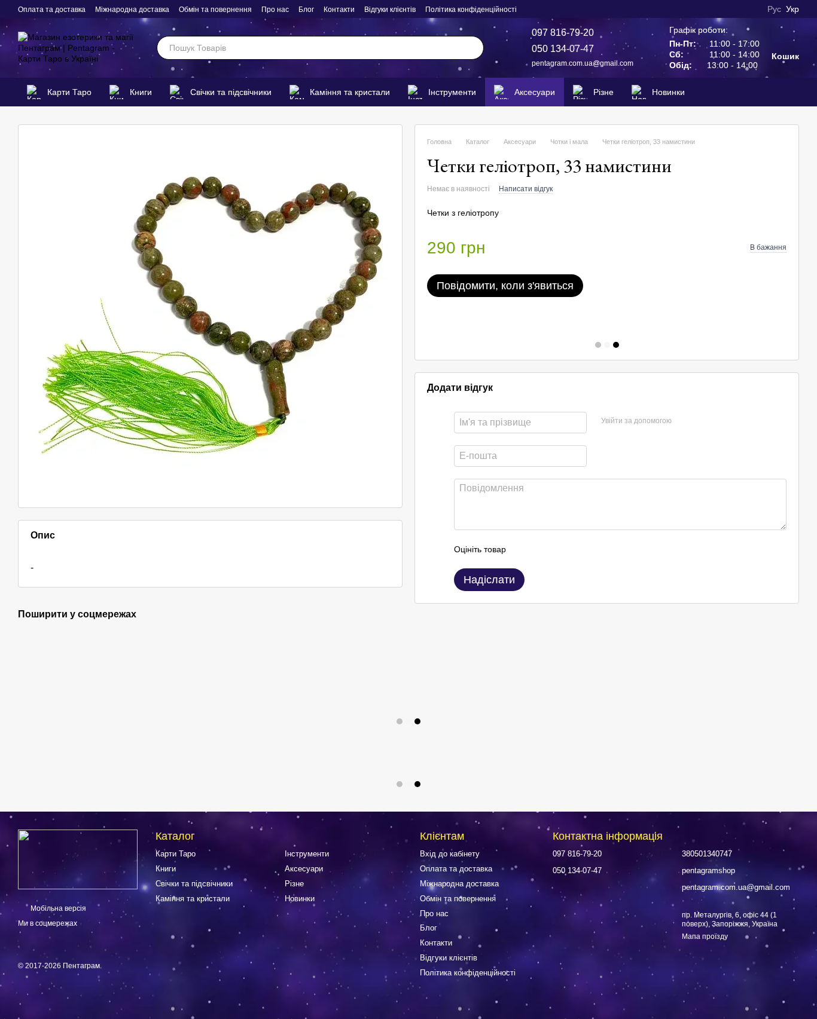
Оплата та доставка (52, 9)
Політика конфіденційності (471, 9)
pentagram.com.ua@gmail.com (582, 63)
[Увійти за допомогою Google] (704, 421)
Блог (306, 9)
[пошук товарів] (472, 48)
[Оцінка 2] (544, 549)
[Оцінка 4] (583, 549)
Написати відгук (526, 189)
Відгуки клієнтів (390, 9)
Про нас (275, 9)
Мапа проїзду (705, 936)
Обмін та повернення (215, 9)
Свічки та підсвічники (231, 92)
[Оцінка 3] (564, 549)
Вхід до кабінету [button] (450, 853)
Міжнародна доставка (132, 9)
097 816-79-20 (563, 32)
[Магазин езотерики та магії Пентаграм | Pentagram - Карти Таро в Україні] (78, 859)
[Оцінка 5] (602, 549)
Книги (141, 92)
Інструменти (452, 92)
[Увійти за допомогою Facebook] (685, 421)
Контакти (339, 9)
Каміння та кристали (350, 92)
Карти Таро (69, 92)
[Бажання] (772, 92)
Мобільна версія (57, 908)
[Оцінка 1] (525, 549)
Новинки (668, 92)
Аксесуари (534, 92)
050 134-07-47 (563, 49)
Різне (603, 92)
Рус (774, 9)
